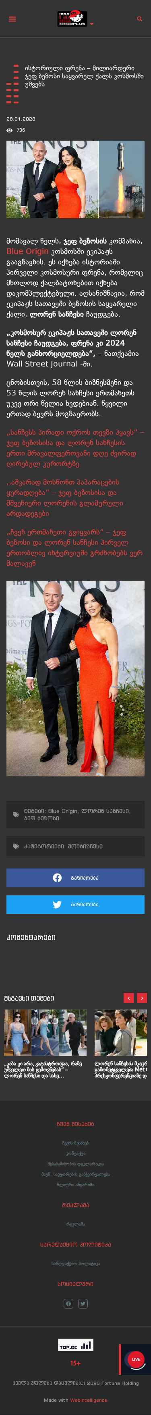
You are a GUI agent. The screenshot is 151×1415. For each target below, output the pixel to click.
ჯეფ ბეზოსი (41, 818)
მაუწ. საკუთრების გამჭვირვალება (75, 1174)
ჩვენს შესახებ (75, 1143)
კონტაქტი (75, 1153)
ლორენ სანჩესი (105, 811)
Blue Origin (62, 811)
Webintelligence (89, 1400)
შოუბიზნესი (85, 846)
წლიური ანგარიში (75, 1185)
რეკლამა (75, 1224)
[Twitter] (83, 1304)
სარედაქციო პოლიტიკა (76, 1263)
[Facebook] (68, 1304)
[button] (12, 19)
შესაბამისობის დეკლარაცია (76, 1164)
